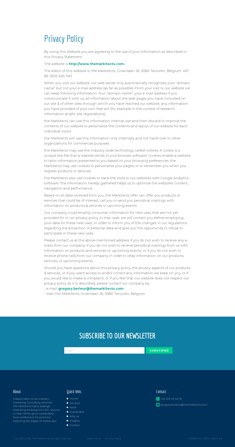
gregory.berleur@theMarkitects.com (183, 404)
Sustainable (77, 411)
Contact (75, 425)
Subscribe (159, 350)
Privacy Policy (113, 438)
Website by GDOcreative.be (205, 438)
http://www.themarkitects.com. (97, 64)
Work (73, 407)
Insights (75, 420)
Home (74, 398)
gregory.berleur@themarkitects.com (91, 289)
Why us (74, 416)
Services (75, 403)
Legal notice (93, 438)
